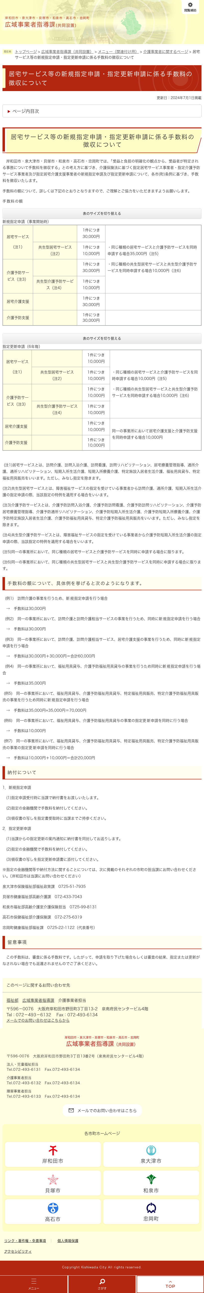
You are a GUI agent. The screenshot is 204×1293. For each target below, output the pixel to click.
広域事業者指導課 (38, 1000)
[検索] (102, 1284)
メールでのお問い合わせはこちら (107, 1111)
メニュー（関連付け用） (118, 52)
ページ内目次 (25, 111)
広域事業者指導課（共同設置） (67, 52)
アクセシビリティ (18, 1251)
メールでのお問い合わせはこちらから (38, 1020)
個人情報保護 (67, 1240)
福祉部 (12, 1000)
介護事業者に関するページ (165, 52)
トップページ (26, 52)
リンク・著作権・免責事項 (25, 1240)
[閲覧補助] (190, 7)
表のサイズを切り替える (102, 213)
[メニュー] (33, 1284)
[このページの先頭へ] (170, 1284)
